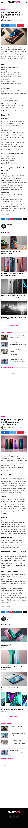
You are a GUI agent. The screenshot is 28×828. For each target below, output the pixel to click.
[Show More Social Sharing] (25, 25)
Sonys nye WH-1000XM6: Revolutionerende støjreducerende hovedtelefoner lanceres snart (18, 352)
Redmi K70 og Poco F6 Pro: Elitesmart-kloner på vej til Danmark (12, 274)
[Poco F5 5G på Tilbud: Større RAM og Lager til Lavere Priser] (14, 308)
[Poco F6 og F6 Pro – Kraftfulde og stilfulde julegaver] (14, 36)
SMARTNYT (7, 20)
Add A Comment (14, 325)
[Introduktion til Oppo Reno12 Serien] (14, 679)
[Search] (26, 2)
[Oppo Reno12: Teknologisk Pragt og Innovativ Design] (14, 657)
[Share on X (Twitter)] (12, 25)
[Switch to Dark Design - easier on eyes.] (24, 2)
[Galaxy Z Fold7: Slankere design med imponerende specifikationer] (4, 344)
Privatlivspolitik (18, 820)
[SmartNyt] (14, 2)
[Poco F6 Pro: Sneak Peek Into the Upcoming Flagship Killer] (14, 243)
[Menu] (2, 2)
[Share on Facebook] (5, 25)
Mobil (3, 9)
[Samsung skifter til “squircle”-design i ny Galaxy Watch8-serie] (4, 337)
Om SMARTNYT (9, 820)
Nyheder (8, 214)
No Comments (20, 20)
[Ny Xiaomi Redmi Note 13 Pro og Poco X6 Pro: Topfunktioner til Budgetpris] (14, 286)
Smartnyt (3, 5)
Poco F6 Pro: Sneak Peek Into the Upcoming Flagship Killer (11, 252)
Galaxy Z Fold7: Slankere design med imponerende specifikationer (18, 343)
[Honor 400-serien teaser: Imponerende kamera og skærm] (4, 361)
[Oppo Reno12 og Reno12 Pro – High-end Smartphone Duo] (14, 635)
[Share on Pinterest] (20, 25)
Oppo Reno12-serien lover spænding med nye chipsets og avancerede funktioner (13, 708)
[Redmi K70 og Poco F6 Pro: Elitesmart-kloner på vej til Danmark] (14, 264)
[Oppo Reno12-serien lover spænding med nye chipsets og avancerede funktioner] (14, 699)
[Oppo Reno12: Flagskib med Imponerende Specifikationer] (14, 443)
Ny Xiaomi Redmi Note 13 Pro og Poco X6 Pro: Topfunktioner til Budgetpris (13, 296)
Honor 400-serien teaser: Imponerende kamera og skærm (18, 360)
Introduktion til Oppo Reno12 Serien (11, 687)
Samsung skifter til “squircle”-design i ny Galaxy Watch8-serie (17, 336)
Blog (6, 5)
